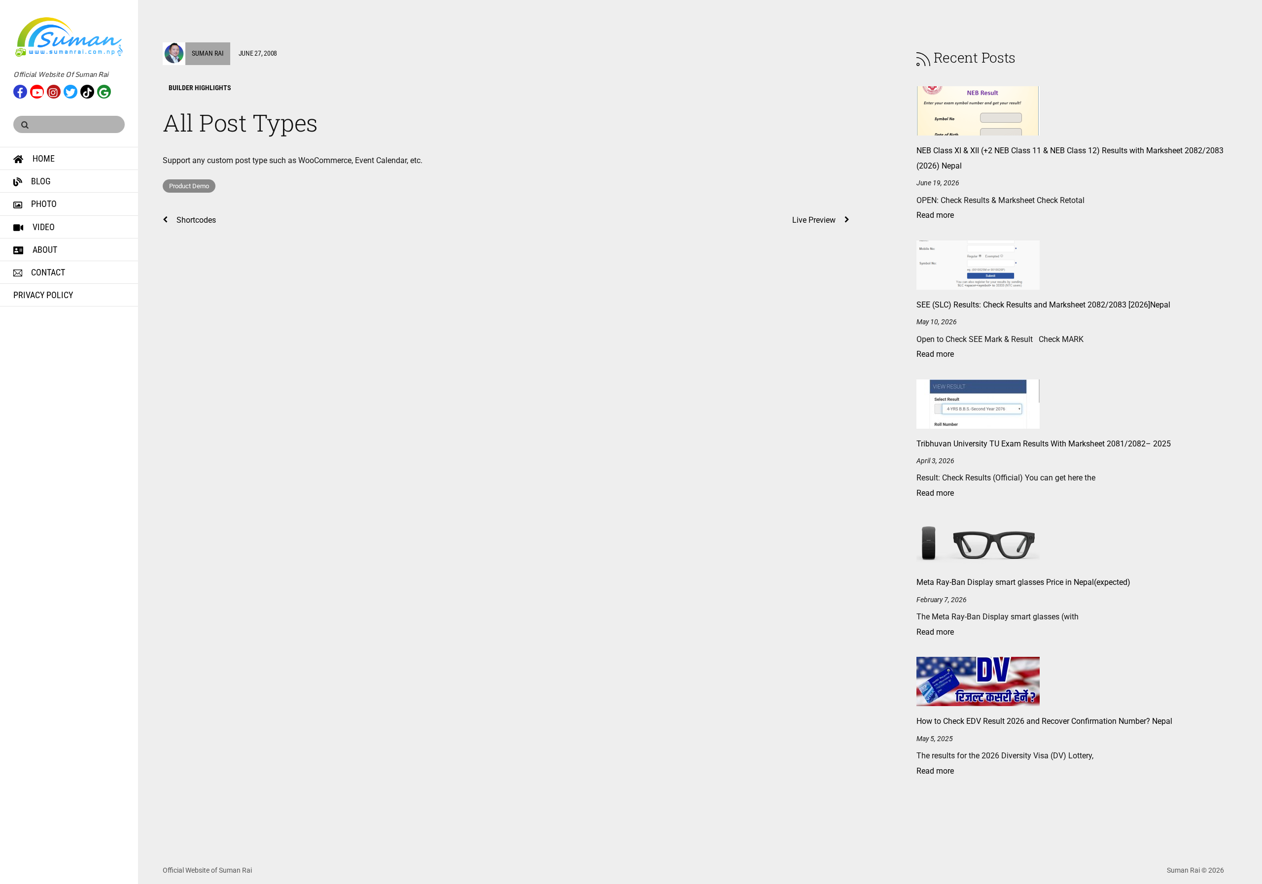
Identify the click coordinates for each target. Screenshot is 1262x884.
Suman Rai (208, 53)
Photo (43, 204)
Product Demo (189, 186)
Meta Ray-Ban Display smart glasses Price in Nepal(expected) (1023, 582)
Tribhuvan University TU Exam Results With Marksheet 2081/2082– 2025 (1043, 443)
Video (43, 227)
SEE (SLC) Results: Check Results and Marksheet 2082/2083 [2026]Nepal (1043, 304)
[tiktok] (87, 90)
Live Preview (814, 220)
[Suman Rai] (69, 53)
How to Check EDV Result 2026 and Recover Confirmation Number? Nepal (1044, 721)
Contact (47, 272)
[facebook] (20, 90)
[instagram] (54, 90)
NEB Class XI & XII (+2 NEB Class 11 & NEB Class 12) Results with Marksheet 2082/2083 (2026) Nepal (1070, 158)
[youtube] (37, 90)
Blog (40, 181)
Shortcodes (196, 220)
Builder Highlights (200, 88)
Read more (935, 215)
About (44, 249)
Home (43, 158)
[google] (104, 90)
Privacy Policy (43, 295)
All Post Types (240, 122)
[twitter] (70, 90)
